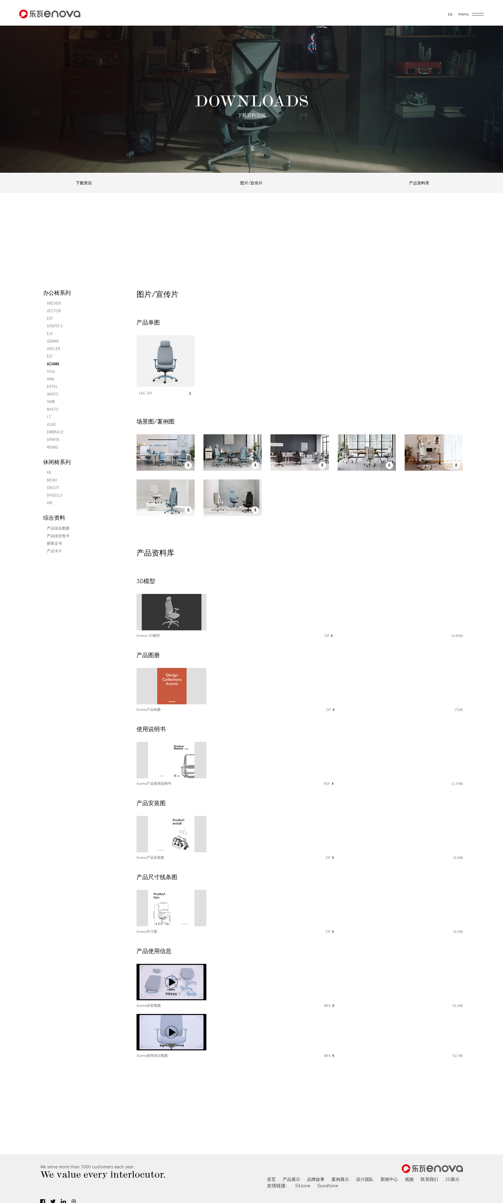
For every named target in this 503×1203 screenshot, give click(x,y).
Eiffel (50, 386)
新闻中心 (389, 1179)
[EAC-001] (166, 363)
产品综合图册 (56, 528)
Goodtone (327, 1185)
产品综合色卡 (56, 536)
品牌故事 (316, 1179)
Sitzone (302, 1185)
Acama (51, 364)
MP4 (328, 1006)
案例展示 (340, 1179)
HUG (49, 371)
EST (48, 356)
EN (450, 15)
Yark (49, 402)
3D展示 (452, 1179)
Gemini (51, 341)
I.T (47, 417)
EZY (48, 318)
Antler (51, 349)
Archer (52, 303)
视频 (409, 1179)
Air (47, 503)
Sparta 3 (53, 326)
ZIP (327, 636)
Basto (51, 409)
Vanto (51, 394)
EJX (48, 333)
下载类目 (84, 183)
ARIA (48, 379)
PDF (327, 784)
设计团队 (364, 1179)
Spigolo (53, 495)
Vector (52, 311)
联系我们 (429, 1179)
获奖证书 (52, 543)
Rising (50, 447)
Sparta (51, 440)
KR (47, 472)
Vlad (49, 424)
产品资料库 (419, 183)
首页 (271, 1179)
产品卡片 (52, 551)
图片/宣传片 (251, 183)
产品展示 (291, 1179)
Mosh (50, 480)
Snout (51, 488)
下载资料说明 (251, 115)
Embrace (53, 432)
